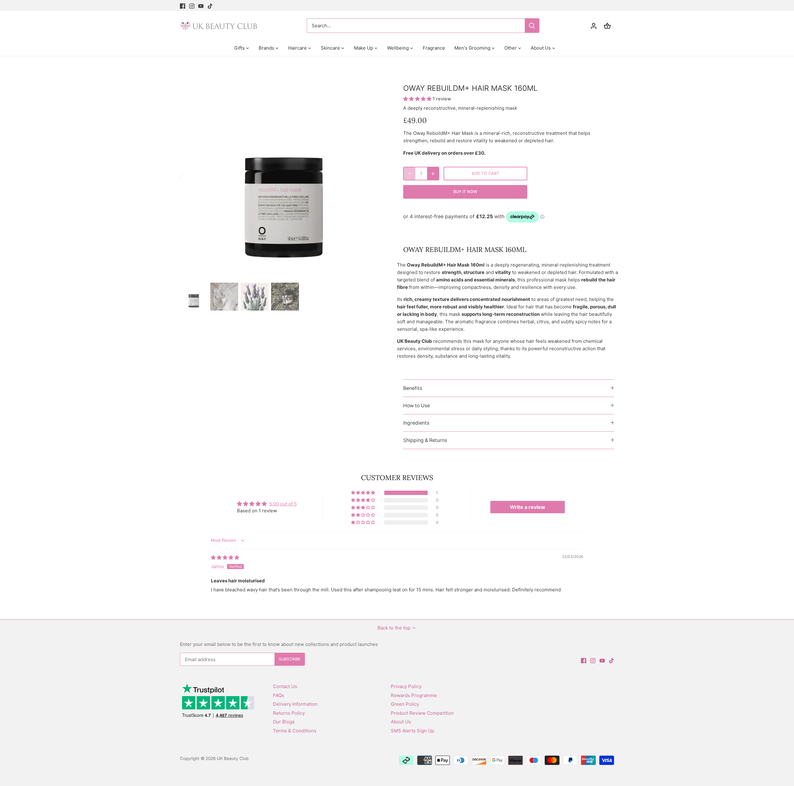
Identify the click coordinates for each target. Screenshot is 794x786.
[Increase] (433, 173)
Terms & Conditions (294, 731)
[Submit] (532, 26)
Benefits (412, 388)
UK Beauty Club (232, 758)
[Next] (379, 176)
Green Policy (405, 704)
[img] (225, 557)
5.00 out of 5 (283, 504)
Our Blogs (284, 722)
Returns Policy (289, 713)
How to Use (416, 405)
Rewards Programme (414, 695)
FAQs (278, 695)
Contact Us (285, 686)
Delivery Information (295, 704)
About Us (401, 722)
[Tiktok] (210, 5)
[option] (284, 176)
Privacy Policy (406, 686)
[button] (418, 99)
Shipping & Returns (425, 440)
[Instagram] (191, 5)
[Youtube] (200, 5)
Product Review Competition (422, 713)
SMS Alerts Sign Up (412, 731)
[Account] (593, 25)
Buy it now (465, 191)
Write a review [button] (527, 507)
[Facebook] (182, 5)
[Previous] (189, 176)
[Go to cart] (607, 25)
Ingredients (416, 423)
